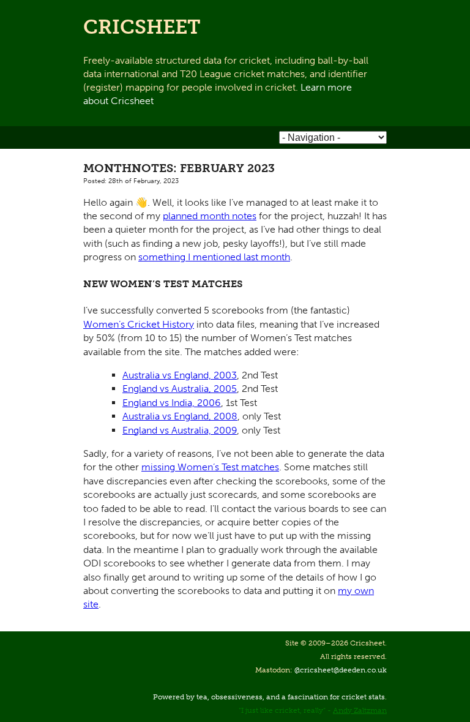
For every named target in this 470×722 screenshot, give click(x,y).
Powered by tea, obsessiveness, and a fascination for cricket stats (269, 697)
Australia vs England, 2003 (179, 375)
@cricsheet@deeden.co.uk (340, 670)
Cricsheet (142, 27)
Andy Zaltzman (360, 710)
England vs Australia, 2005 (179, 388)
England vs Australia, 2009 (179, 430)
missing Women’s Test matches (210, 467)
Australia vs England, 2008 (179, 416)
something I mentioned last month (214, 257)
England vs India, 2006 (171, 402)
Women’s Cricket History (138, 324)
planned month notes (209, 216)
